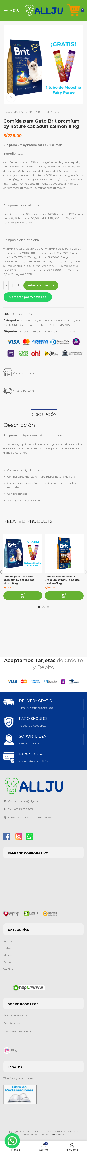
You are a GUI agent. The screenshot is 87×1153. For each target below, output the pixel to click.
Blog (13, 1050)
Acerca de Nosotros (15, 1015)
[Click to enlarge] (11, 97)
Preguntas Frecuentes (17, 1031)
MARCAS (19, 112)
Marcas (7, 955)
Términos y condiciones (18, 1078)
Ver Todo (8, 969)
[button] (27, 297)
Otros (7, 962)
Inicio (6, 112)
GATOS (52, 325)
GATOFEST (46, 331)
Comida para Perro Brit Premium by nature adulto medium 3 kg (62, 580)
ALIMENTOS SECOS (52, 320)
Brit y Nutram (28, 331)
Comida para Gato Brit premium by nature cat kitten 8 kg (18, 580)
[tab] (44, 414)
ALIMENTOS (29, 320)
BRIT (31, 112)
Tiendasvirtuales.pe (52, 1134)
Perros (7, 941)
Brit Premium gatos (32, 325)
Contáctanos (12, 1023)
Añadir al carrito (41, 285)
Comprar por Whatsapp (27, 297)
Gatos (7, 948)
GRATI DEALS (65, 331)
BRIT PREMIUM (47, 112)
